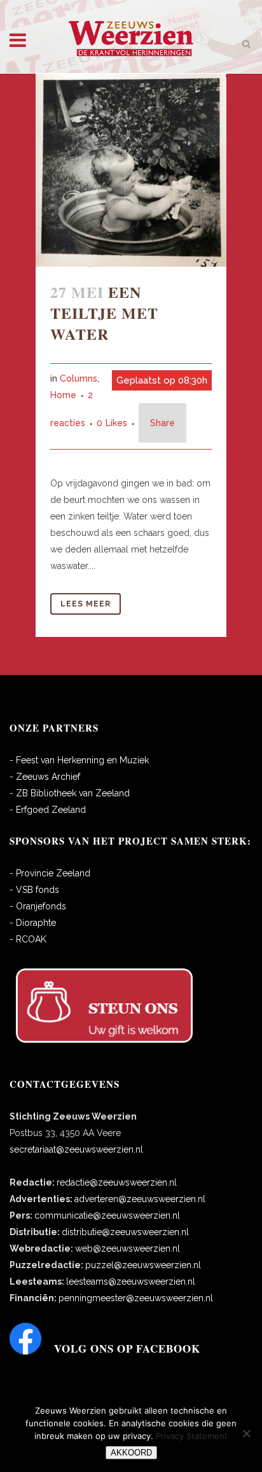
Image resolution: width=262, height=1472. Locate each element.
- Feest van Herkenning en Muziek (79, 760)
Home (63, 395)
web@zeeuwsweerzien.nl (127, 1248)
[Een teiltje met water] (131, 170)
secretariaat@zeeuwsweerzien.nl (76, 1149)
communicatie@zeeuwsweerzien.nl (107, 1215)
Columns (78, 378)
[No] (246, 1433)
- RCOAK (28, 939)
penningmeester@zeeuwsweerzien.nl (136, 1298)
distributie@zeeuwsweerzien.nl (125, 1232)
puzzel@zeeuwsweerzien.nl (143, 1265)
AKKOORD (131, 1452)
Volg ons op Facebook (127, 1348)
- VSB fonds (34, 890)
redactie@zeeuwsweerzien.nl (117, 1182)
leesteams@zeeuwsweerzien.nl (130, 1281)
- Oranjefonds (38, 906)
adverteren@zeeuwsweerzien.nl (139, 1199)
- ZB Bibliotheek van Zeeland (70, 793)
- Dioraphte (33, 923)
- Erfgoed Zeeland (48, 810)
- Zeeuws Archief (45, 777)
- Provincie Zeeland (50, 873)
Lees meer (85, 603)
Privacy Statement (192, 1436)
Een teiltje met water (104, 313)
